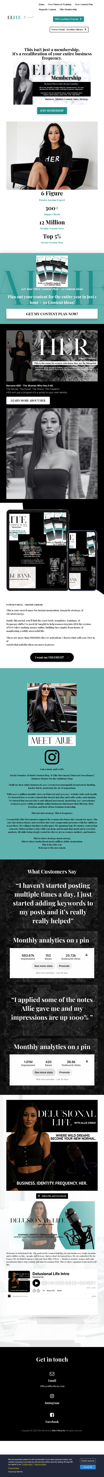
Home (42, 4)
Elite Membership (68, 9)
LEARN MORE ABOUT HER (28, 400)
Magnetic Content (47, 9)
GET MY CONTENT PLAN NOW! (52, 313)
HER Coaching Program (66, 19)
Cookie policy (27, 1464)
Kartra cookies (40, 1464)
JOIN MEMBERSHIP (52, 110)
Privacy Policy (13, 1468)
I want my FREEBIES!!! (49, 657)
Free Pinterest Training (59, 4)
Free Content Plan (84, 4)
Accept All (88, 1467)
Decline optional (88, 1461)
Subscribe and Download (54, 1196)
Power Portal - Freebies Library (67, 29)
